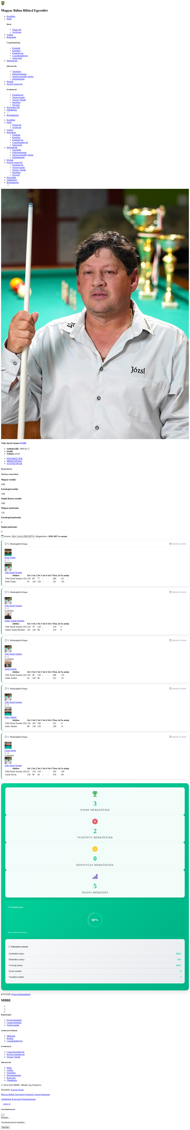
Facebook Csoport (32, 1094)
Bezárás (5, 1127)
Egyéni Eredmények (16, 1054)
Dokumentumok (19, 74)
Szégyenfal (17, 58)
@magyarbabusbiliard (20, 994)
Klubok (10, 81)
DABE (23, 443)
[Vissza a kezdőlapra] (2, 4)
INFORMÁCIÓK (15, 458)
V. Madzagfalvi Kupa (17, 544)
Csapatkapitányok (20, 56)
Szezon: (7, 536)
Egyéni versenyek (14, 84)
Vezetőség (16, 71)
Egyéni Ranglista (14, 1020)
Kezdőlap (11, 16)
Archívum (16, 32)
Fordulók (16, 48)
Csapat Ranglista (14, 1022)
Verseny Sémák (19, 100)
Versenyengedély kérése (22, 76)
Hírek (9, 19)
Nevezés (16, 105)
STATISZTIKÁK (14, 463)
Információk (12, 61)
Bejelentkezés (13, 115)
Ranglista (16, 50)
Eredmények (17, 53)
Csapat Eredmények (15, 1052)
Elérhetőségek (18, 79)
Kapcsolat (11, 1078)
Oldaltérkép (12, 110)
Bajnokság (11, 37)
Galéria (10, 35)
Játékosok (11, 1036)
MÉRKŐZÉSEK (14, 461)
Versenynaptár (18, 97)
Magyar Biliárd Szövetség (12, 1094)
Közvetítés (13, 107)
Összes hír (16, 30)
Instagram (45, 1094)
